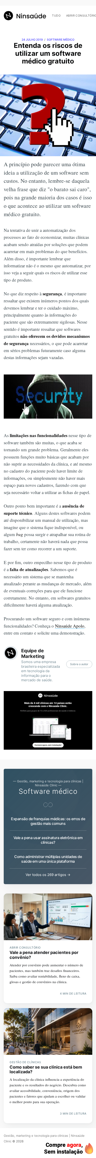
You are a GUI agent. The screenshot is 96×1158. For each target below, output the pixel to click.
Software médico (60, 39)
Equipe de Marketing (33, 653)
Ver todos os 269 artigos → (48, 874)
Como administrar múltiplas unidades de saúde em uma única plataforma (48, 859)
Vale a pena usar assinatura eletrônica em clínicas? (48, 840)
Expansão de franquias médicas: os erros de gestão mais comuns (48, 821)
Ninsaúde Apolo (69, 626)
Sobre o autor (79, 664)
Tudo (56, 15)
